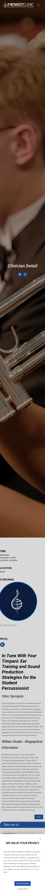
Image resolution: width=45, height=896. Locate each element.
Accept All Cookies (22, 883)
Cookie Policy (34, 869)
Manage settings (23, 889)
